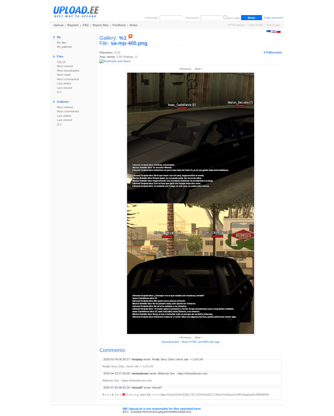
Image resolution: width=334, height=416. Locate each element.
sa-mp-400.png (129, 43)
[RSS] (130, 38)
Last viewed (64, 87)
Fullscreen (273, 52)
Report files (101, 25)
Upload (58, 25)
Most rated (63, 74)
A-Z (59, 92)
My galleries (64, 46)
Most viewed (65, 66)
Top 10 (61, 61)
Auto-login (234, 18)
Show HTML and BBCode (200, 341)
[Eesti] (268, 31)
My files (62, 42)
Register (73, 25)
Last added (64, 83)
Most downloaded (68, 70)
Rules (134, 25)
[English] (273, 31)
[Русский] (278, 31)
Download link (170, 341)
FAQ (86, 25)
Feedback (119, 25)
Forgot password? (273, 17)
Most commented (68, 79)
